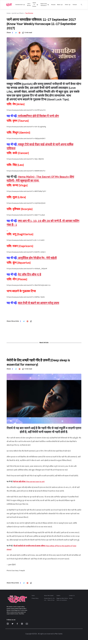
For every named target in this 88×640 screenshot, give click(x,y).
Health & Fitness (34, 4)
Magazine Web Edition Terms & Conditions (62, 599)
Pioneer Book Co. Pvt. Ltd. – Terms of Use (49, 599)
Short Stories (29, 4)
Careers (58, 595)
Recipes (53, 4)
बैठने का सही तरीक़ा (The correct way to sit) (29, 482)
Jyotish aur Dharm (18, 13)
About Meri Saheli (48, 595)
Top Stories (29, 13)
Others (66, 4)
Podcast (75, 4)
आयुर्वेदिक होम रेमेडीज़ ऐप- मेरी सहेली (37, 258)
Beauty (59, 4)
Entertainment (19, 4)
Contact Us (72, 595)
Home (33, 595)
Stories (71, 598)
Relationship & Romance (44, 4)
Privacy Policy (35, 598)
